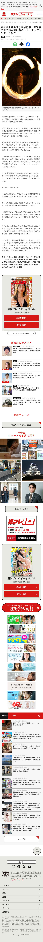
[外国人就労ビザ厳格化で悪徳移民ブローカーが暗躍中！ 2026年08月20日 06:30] (32, 449)
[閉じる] (41, 5)
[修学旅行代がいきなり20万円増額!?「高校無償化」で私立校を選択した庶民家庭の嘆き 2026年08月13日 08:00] (10, 492)
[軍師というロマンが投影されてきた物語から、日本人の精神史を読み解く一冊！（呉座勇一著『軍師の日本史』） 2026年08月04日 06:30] (32, 492)
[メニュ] (40, 14)
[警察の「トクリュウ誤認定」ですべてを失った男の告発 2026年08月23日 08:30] (10, 449)
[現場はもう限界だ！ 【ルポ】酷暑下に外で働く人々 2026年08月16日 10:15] (10, 470)
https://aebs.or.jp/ (17, 880)
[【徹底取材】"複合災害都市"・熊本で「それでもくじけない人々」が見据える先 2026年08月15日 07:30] (32, 470)
